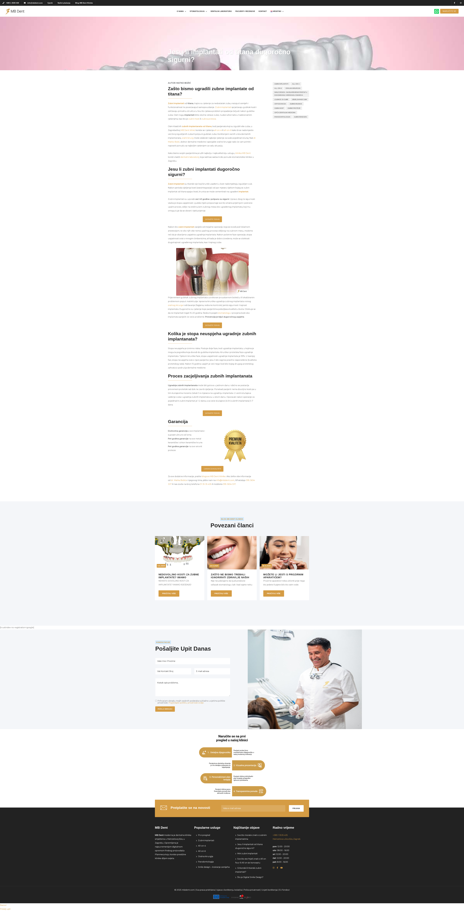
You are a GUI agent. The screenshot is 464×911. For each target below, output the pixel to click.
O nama (180, 11)
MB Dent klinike (218, 476)
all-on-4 (218, 130)
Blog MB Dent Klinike (84, 3)
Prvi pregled (204, 835)
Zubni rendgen (300, 117)
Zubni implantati (176, 103)
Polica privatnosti (252, 890)
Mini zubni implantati (247, 853)
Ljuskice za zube (281, 99)
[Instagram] (273, 868)
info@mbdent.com (35, 3)
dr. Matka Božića (179, 480)
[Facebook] (277, 868)
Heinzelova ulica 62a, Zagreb (286, 839)
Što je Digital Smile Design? (250, 877)
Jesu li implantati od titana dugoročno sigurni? (249, 846)
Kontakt (263, 11)
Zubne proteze (294, 108)
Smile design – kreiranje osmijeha (214, 867)
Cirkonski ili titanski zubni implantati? (248, 870)
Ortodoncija (280, 104)
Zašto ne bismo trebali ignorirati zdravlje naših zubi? (230, 575)
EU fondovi (284, 890)
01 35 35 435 (205, 484)
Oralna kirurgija (293, 88)
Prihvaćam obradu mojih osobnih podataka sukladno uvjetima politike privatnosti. (191, 702)
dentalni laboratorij (190, 157)
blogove (206, 476)
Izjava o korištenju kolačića (229, 890)
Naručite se (449, 11)
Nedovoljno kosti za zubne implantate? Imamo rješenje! (179, 575)
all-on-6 (227, 130)
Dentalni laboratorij (221, 11)
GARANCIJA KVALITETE (212, 469)
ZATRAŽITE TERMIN (212, 219)
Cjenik (50, 3)
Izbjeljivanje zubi (299, 99)
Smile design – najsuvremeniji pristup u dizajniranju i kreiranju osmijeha (290, 93)
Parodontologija (282, 117)
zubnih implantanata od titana (197, 126)
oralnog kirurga (175, 305)
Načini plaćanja (64, 3)
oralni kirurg (188, 138)
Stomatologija (197, 11)
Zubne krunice (296, 104)
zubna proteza (209, 119)
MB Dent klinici (188, 130)
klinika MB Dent (243, 153)
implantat (243, 191)
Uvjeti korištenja (269, 890)
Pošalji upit (5, 909)
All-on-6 (278, 88)
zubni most (193, 119)
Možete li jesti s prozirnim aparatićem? (283, 575)
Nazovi (3, 905)
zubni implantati (186, 227)
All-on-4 (296, 84)
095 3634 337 (229, 484)
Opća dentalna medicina (284, 112)
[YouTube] (281, 868)
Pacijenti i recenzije (245, 11)
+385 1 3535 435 (12, 3)
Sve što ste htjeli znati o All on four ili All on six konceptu (250, 861)
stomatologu (224, 313)
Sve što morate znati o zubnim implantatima (251, 837)
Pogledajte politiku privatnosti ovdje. (186, 703)
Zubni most (279, 108)
